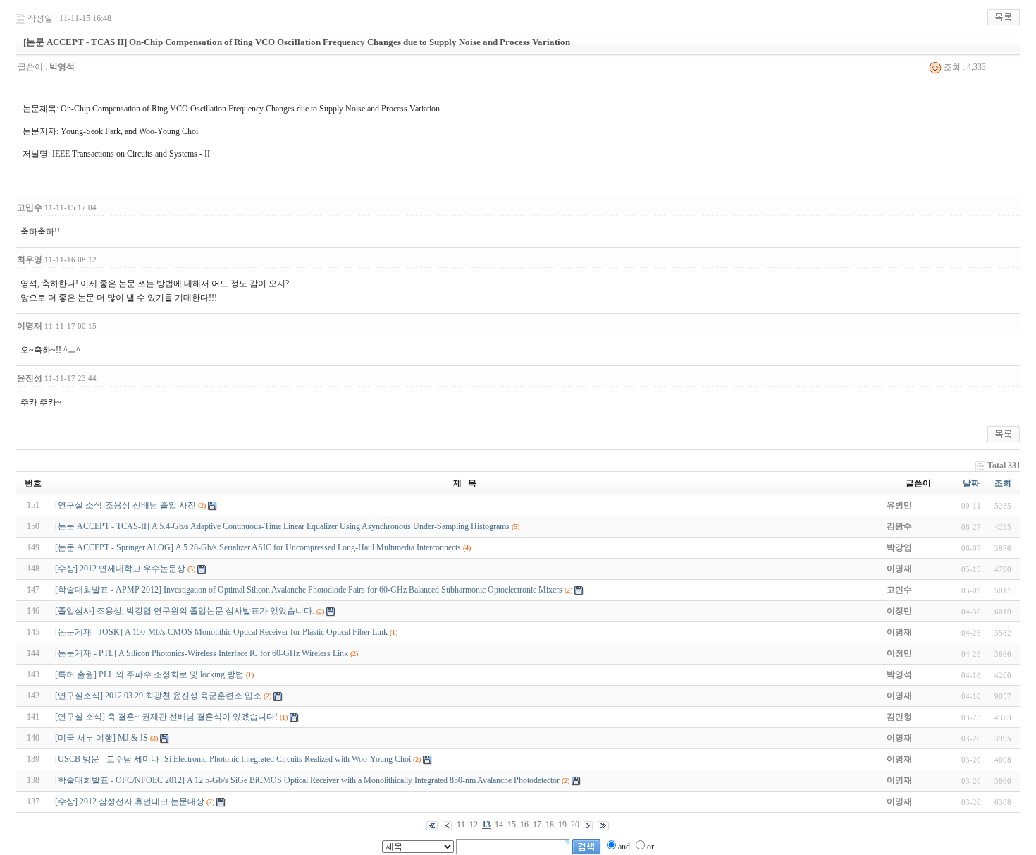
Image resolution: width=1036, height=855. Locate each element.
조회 (1002, 483)
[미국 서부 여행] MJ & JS (101, 738)
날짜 (971, 483)
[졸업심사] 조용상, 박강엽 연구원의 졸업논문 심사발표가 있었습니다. (184, 611)
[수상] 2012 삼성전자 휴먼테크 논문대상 (129, 801)
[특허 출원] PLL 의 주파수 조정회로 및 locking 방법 (149, 674)
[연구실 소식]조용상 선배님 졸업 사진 (125, 505)
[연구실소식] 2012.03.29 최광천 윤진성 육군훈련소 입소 (158, 696)
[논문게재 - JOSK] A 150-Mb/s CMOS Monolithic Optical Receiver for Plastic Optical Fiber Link (221, 632)
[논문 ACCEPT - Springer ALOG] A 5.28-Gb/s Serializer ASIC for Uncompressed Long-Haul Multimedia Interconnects (258, 547)
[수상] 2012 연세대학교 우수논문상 (120, 569)
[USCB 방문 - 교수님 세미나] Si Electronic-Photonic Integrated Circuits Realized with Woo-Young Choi (233, 759)
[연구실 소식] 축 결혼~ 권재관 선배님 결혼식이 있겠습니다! (166, 717)
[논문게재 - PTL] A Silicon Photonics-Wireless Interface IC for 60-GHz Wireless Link (201, 653)
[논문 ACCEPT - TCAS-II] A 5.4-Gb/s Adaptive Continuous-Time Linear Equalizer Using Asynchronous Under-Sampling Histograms (282, 526)
